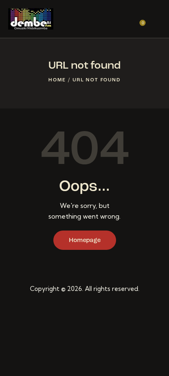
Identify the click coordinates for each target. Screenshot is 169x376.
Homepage (84, 241)
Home (57, 80)
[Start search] (155, 20)
